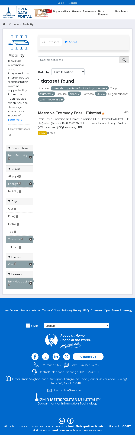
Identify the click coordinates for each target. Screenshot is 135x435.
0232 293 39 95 (88, 365)
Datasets (45, 10)
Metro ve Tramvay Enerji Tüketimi (69, 112)
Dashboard (121, 10)
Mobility (28, 24)
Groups (76, 10)
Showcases (89, 10)
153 (58, 365)
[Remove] (106, 88)
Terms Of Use (51, 310)
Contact (96, 310)
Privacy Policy (72, 310)
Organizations (61, 10)
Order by (43, 72)
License (25, 310)
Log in (61, 2)
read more (15, 119)
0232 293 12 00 (90, 372)
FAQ (86, 310)
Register (72, 2)
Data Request (103, 12)
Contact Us (88, 356)
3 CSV (42, 133)
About (72, 42)
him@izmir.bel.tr (74, 390)
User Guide (10, 310)
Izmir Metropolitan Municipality (90, 426)
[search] (124, 59)
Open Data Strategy (118, 310)
